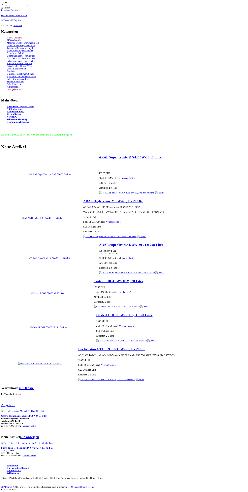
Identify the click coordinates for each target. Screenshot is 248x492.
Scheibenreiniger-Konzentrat (20, 61)
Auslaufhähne (13, 87)
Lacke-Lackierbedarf (16, 68)
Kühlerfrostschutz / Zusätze (19, 63)
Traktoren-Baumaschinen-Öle (20, 48)
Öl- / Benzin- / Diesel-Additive (21, 58)
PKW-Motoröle (14, 40)
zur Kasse (26, 388)
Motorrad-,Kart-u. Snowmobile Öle (23, 43)
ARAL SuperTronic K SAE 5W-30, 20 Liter (131, 157)
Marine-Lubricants (15, 81)
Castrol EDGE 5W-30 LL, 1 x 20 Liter (124, 315)
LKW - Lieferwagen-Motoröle (21, 45)
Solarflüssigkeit (14, 84)
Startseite (17, 25)
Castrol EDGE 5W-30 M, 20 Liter (118, 281)
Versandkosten (128, 178)
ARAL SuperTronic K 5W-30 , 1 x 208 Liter (131, 245)
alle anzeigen (29, 437)
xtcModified (6, 487)
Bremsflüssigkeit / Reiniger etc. (21, 56)
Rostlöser (11, 71)
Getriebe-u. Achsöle (16, 53)
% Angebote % (14, 89)
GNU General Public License (81, 487)
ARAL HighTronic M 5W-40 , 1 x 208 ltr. (113, 201)
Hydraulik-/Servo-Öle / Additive (21, 76)
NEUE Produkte (14, 37)
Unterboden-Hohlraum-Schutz (20, 74)
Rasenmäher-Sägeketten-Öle (20, 50)
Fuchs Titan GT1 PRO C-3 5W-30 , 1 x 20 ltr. (111, 349)
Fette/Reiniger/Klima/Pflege (19, 66)
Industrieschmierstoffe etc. (19, 79)
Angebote (8, 405)
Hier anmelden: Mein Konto (14, 15)
